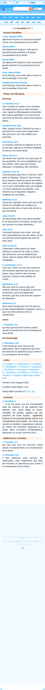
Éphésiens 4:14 (10, 284)
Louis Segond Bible (12, 36)
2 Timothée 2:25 (10, 343)
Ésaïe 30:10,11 (9, 155)
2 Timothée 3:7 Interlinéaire (15, 364)
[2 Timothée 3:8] (42, 315)
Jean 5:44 (7, 229)
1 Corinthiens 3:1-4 (12, 265)
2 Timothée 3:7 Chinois (28, 372)
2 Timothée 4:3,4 (10, 103)
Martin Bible (8, 46)
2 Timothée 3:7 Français (14, 369)
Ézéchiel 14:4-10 (10, 172)
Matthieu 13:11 (9, 199)
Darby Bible (8, 59)
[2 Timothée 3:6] (3, 315)
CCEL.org (30, 391)
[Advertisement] (23, 489)
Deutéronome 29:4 (11, 125)
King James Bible (11, 72)
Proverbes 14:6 (10, 142)
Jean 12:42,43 (9, 246)
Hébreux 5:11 (9, 303)
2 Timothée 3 (9, 401)
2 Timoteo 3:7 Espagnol (29, 367)
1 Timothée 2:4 (10, 324)
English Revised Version (14, 82)
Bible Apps (28, 375)
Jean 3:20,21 (8, 216)
